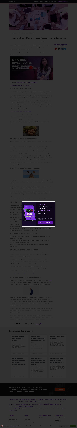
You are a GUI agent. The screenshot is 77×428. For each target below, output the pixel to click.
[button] (53, 202)
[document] (38, 214)
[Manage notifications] (2, 426)
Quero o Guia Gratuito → (45, 222)
